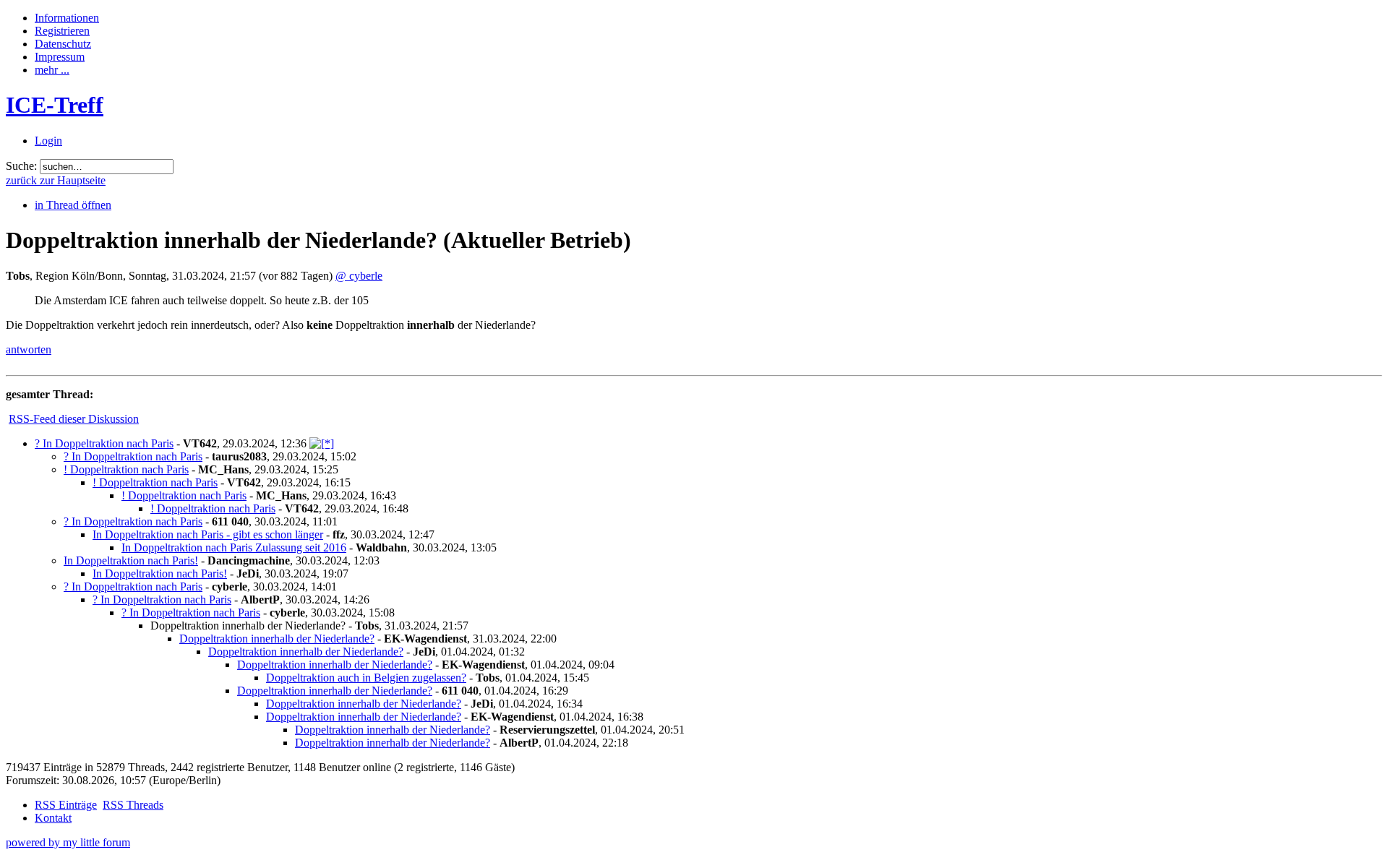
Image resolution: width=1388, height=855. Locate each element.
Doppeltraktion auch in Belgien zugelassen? (366, 677)
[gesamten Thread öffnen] (321, 443)
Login (48, 140)
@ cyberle (358, 276)
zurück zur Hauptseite (56, 180)
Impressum (60, 57)
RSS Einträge (66, 805)
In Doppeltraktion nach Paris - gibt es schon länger (208, 534)
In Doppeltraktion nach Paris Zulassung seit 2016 (233, 547)
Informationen (67, 18)
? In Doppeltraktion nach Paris (104, 443)
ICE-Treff (54, 105)
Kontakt (53, 818)
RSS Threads (133, 805)
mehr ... (52, 70)
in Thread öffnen (73, 205)
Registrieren (62, 31)
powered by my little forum (68, 842)
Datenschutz (63, 44)
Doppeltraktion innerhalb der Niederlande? (276, 638)
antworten (28, 349)
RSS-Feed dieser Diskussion (74, 419)
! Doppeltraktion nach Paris (126, 469)
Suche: (21, 166)
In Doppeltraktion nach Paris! (131, 560)
